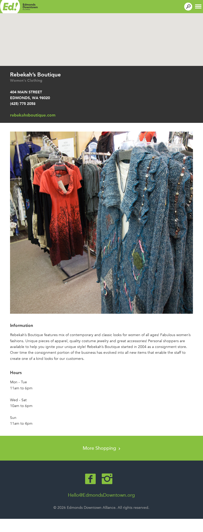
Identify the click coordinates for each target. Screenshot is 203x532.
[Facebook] (90, 478)
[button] (198, 6)
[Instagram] (107, 478)
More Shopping (100, 448)
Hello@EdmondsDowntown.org (101, 495)
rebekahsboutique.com (33, 115)
